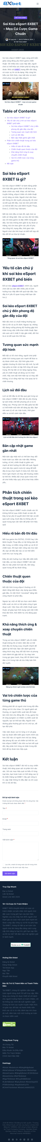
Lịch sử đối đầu (17, 135)
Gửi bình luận (10, 873)
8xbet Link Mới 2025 (11, 897)
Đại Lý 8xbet (8, 891)
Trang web (7, 829)
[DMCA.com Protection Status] (9, 1024)
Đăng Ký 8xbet (9, 962)
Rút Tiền (6, 973)
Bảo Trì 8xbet (8, 1047)
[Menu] (38, 4)
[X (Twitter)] (9, 1139)
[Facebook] (20, 1139)
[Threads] (32, 1139)
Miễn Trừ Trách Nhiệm (12, 1053)
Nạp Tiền (6, 970)
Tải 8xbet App (8, 968)
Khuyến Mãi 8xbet (10, 976)
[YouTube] (24, 1139)
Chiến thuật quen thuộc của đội (24, 149)
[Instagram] (13, 1139)
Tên (5, 808)
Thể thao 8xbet (20, 17)
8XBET (17, 69)
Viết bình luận (8, 840)
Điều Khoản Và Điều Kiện (13, 1050)
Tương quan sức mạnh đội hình (24, 132)
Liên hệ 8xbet (8, 894)
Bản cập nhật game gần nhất (23, 138)
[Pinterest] (16, 1139)
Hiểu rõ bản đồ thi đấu (20, 146)
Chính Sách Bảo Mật (11, 1056)
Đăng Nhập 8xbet (10, 965)
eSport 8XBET (18, 286)
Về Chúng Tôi (8, 1044)
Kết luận (10, 163)
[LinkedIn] (28, 1139)
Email (5, 819)
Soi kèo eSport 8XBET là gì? (18, 118)
